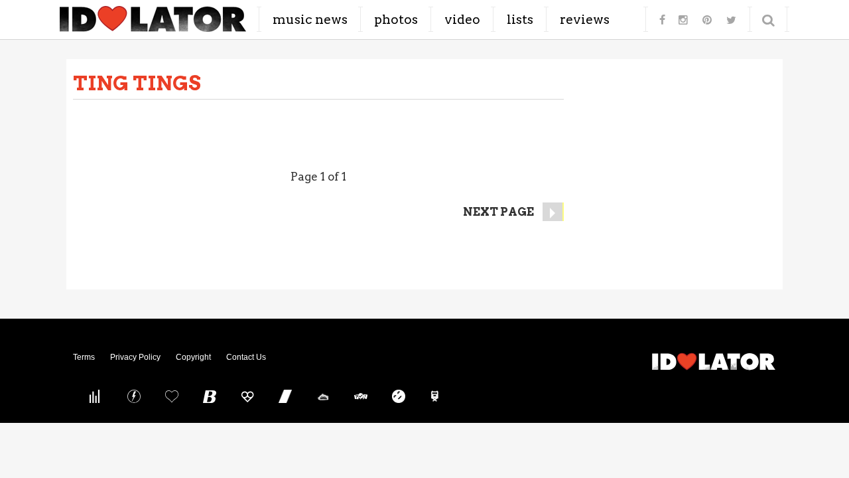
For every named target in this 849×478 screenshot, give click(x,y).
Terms (84, 357)
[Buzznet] (134, 396)
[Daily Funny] (399, 396)
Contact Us (246, 357)
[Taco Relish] (323, 396)
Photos (396, 19)
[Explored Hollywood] (436, 396)
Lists (520, 19)
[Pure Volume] (96, 396)
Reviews (585, 19)
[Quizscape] (361, 396)
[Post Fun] (172, 396)
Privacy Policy (135, 357)
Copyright (193, 357)
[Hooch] (247, 396)
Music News (310, 19)
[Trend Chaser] (285, 396)
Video (462, 19)
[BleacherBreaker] (210, 396)
